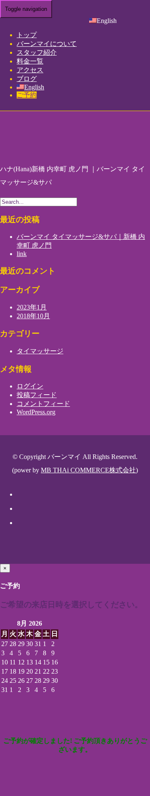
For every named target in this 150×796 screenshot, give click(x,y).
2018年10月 (33, 315)
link (22, 253)
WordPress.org (36, 412)
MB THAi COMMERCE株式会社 (88, 470)
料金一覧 (30, 61)
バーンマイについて (47, 43)
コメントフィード (43, 403)
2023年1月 (32, 307)
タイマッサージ (40, 351)
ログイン (30, 386)
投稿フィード (37, 394)
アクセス (30, 70)
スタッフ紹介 (37, 52)
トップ (27, 34)
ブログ (27, 78)
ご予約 (27, 95)
